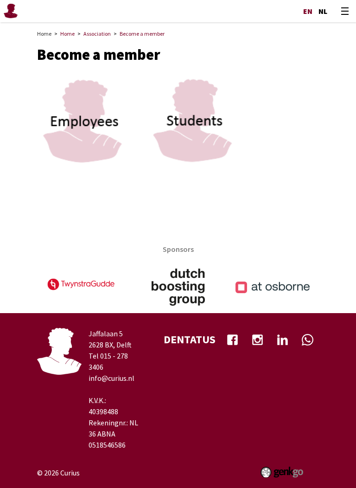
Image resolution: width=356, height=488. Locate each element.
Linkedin (282, 339)
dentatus (190, 339)
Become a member (142, 33)
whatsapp (307, 339)
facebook (232, 339)
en (307, 11)
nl (322, 11)
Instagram (257, 339)
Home (44, 33)
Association (97, 33)
